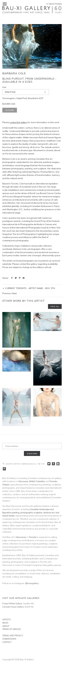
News (5, 623)
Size (4, 87)
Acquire (9, 110)
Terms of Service (11, 629)
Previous (6, 293)
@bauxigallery (32, 583)
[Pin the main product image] (19, 278)
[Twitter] (49, 463)
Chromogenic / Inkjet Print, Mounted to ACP (22, 98)
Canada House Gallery (13, 607)
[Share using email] (23, 278)
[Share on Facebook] (12, 278)
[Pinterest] (4, 468)
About (5, 626)
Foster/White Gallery (12, 603)
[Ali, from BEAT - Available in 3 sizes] (16, 407)
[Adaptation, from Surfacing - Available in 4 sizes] (47, 368)
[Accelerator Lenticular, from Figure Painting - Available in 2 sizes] (47, 330)
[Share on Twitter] (15, 278)
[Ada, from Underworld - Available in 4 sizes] (16, 368)
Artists (6, 619)
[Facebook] (53, 463)
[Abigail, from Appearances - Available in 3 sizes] (16, 330)
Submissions (9, 639)
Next (14, 293)
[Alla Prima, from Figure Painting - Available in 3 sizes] (47, 407)
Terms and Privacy (12, 635)
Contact (7, 642)
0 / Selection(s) (54, 4)
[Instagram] (58, 463)
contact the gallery (18, 122)
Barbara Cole (14, 73)
